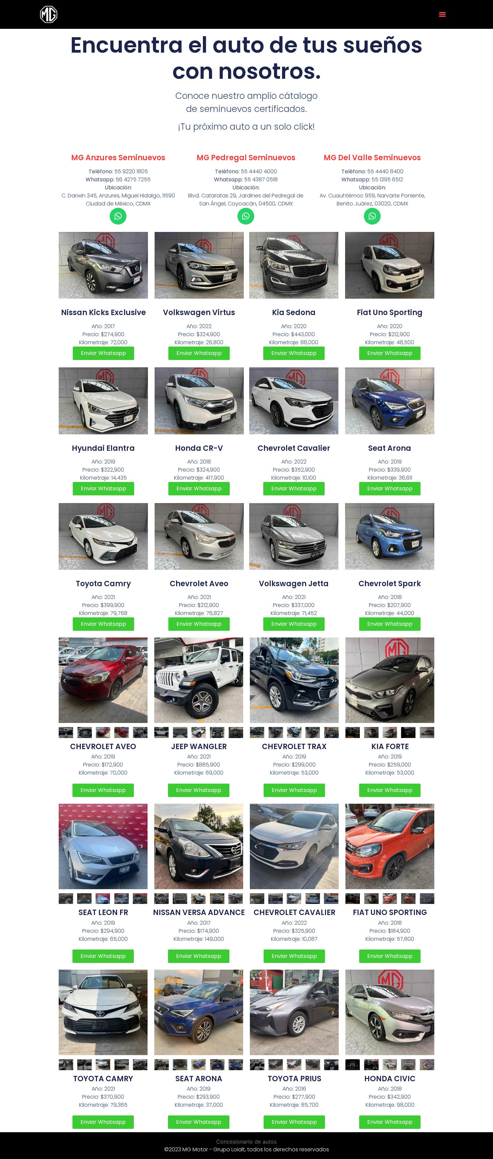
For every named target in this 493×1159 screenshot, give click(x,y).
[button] (64, 680)
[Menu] (442, 14)
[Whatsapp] (118, 216)
